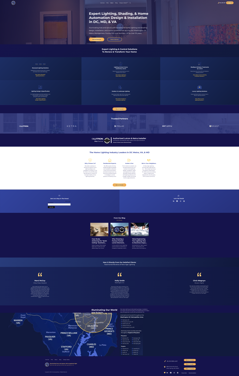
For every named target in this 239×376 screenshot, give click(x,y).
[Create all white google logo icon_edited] (177, 372)
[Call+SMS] (165, 361)
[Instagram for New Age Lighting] (180, 201)
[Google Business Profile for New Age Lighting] (184, 201)
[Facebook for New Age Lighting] (177, 201)
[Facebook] (170, 372)
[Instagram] (174, 372)
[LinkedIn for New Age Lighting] (173, 201)
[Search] (130, 3)
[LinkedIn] (167, 372)
